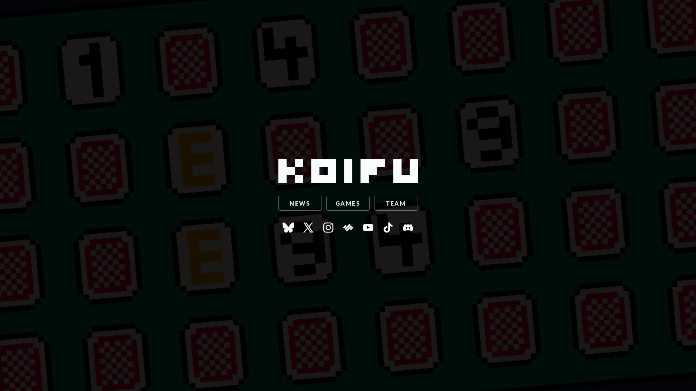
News (300, 203)
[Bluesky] (288, 231)
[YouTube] (368, 231)
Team (396, 203)
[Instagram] (328, 231)
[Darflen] (348, 231)
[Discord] (408, 231)
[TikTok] (388, 231)
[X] (308, 231)
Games (348, 203)
